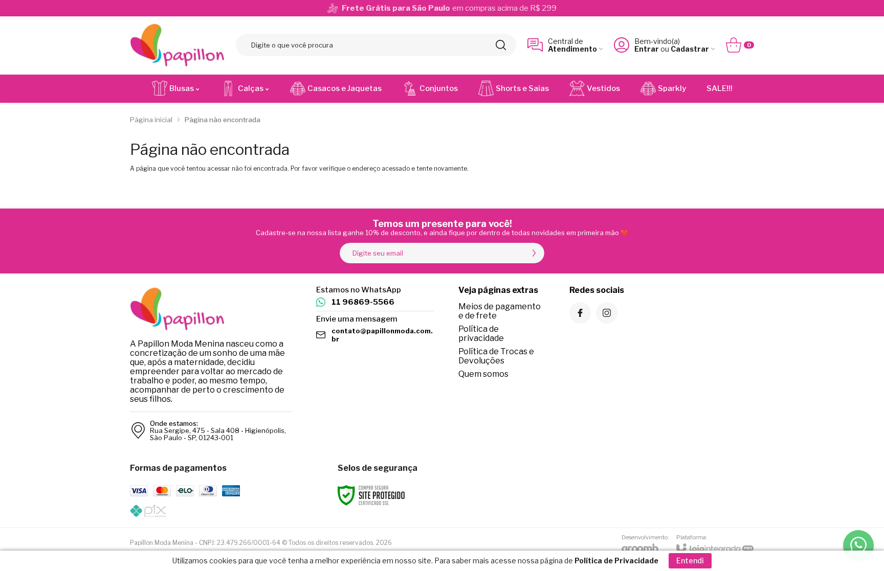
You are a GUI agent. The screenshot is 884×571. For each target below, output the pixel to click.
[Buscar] (501, 45)
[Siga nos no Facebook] (580, 313)
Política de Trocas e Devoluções (496, 356)
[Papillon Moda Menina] (177, 45)
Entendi (690, 560)
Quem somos (483, 374)
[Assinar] (534, 253)
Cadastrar (690, 49)
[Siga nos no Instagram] (606, 313)
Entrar (646, 49)
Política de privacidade (481, 333)
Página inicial (151, 120)
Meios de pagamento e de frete (499, 311)
